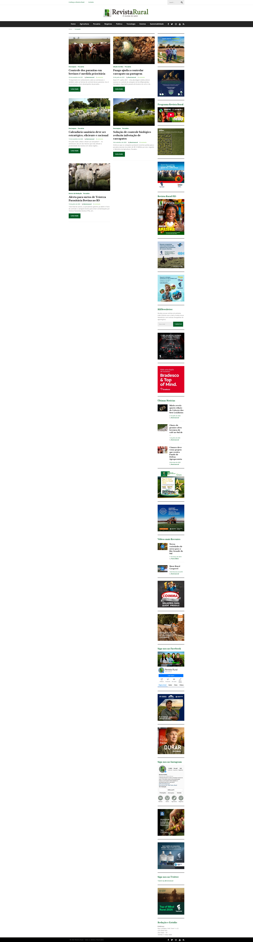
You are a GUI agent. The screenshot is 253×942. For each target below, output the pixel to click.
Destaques (72, 66)
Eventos (143, 24)
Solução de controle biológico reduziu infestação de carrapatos (132, 135)
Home (73, 24)
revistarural (90, 77)
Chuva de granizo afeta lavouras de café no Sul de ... (176, 430)
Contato (91, 2)
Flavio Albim (175, 559)
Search (182, 2)
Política (119, 24)
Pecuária (96, 24)
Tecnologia (130, 24)
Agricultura (84, 24)
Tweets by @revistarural (165, 881)
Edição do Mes (118, 66)
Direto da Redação (75, 193)
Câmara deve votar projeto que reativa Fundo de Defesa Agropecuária (175, 453)
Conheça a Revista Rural (76, 2)
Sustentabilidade (157, 24)
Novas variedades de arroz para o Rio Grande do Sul (176, 549)
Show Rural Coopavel (174, 567)
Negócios (108, 24)
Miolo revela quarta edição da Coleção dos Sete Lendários (176, 409)
